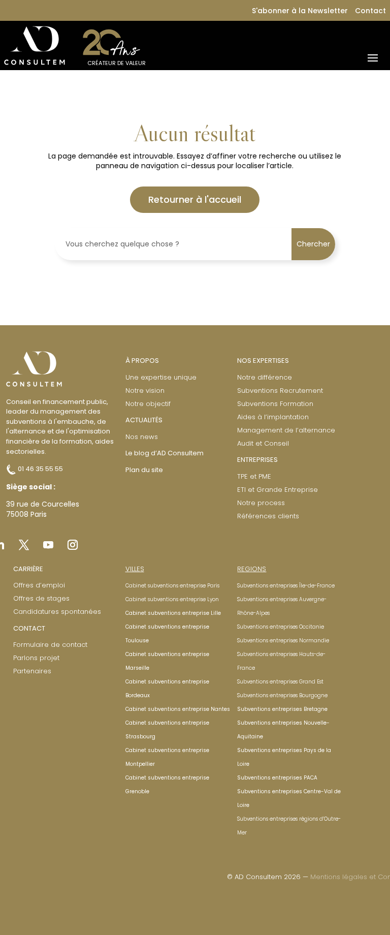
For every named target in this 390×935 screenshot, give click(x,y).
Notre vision (145, 390)
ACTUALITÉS (143, 420)
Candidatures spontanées (57, 611)
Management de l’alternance (286, 430)
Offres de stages (41, 598)
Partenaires (32, 671)
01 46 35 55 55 (39, 469)
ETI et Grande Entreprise (277, 489)
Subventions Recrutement (280, 390)
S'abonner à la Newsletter (300, 11)
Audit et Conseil (263, 443)
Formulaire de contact (50, 644)
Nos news (141, 437)
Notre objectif (148, 404)
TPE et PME (254, 476)
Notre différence (264, 377)
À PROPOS (142, 360)
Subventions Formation (275, 404)
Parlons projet (36, 658)
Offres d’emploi (39, 585)
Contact (370, 11)
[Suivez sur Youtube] (48, 545)
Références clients (268, 516)
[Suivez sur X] (24, 545)
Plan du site (144, 470)
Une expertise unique (161, 377)
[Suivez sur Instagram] (72, 545)
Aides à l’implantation (273, 417)
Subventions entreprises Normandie (283, 640)
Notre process (261, 503)
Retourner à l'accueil (194, 199)
